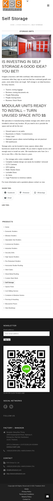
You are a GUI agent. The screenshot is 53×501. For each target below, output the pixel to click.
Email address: (8, 330)
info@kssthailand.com (14, 470)
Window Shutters (11, 236)
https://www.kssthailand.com (16, 474)
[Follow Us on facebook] (5, 407)
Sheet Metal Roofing (12, 274)
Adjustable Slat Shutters (13, 240)
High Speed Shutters (12, 257)
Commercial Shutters (12, 244)
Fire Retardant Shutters (13, 261)
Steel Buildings (10, 308)
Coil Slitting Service (11, 291)
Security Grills (9, 253)
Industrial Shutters (11, 248)
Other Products (23, 24)
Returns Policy (26, 497)
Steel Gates (9, 270)
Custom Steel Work (11, 278)
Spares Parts (9, 287)
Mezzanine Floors (11, 304)
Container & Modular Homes (14, 295)
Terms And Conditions (26, 494)
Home (12, 24)
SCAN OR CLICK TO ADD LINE (14, 393)
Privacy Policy (26, 492)
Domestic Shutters (11, 231)
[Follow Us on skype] (11, 407)
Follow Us (9, 416)
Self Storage (9, 282)
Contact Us (26, 499)
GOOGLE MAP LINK (13, 447)
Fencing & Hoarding (12, 299)
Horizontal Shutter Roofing (14, 265)
